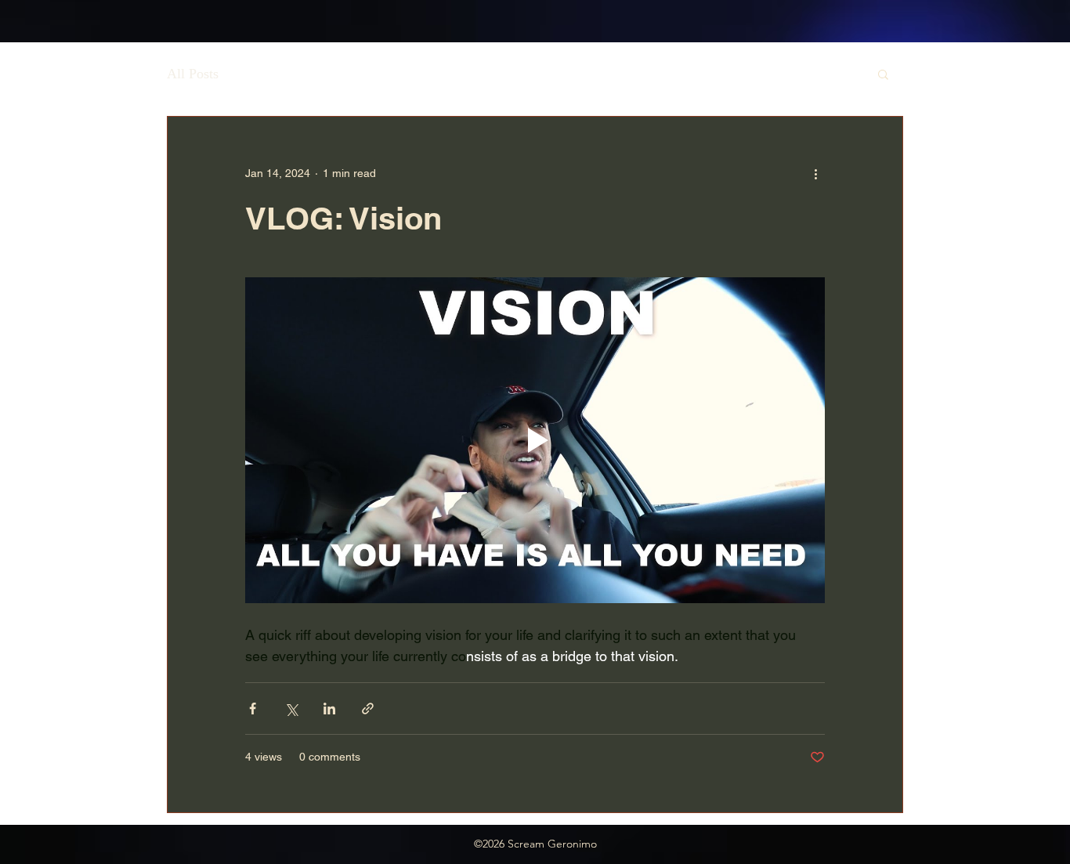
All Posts (193, 73)
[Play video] (535, 440)
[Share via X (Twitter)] (291, 708)
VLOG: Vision (343, 218)
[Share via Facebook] (252, 708)
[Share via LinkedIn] (329, 708)
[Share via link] (367, 708)
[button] (883, 75)
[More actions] (815, 173)
